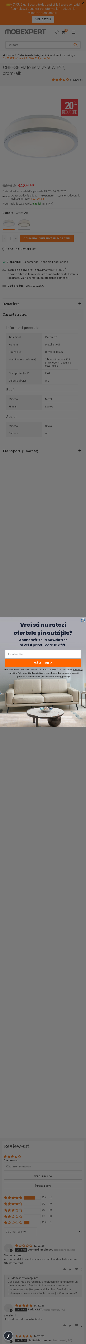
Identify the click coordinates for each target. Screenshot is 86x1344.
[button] (8, 1336)
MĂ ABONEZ (43, 663)
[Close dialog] (83, 620)
